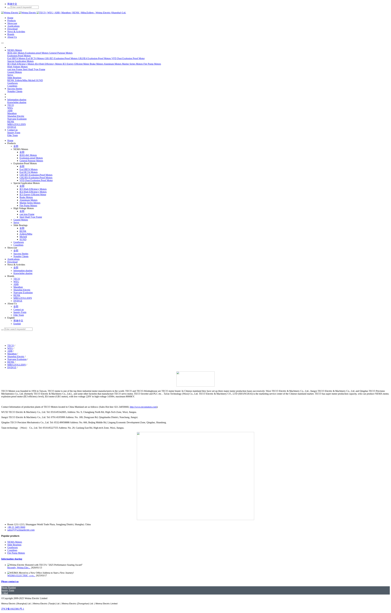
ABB (10, 351)
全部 (15, 146)
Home (10, 140)
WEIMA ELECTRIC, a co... (21, 575)
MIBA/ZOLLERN (16, 364)
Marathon (12, 353)
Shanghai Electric (15, 356)
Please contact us (10, 581)
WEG (10, 348)
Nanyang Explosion (17, 359)
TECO (10, 345)
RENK (10, 362)
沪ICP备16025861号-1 (12, 609)
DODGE (11, 367)
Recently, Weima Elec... (18, 567)
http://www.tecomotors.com (143, 407)
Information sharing (11, 559)
